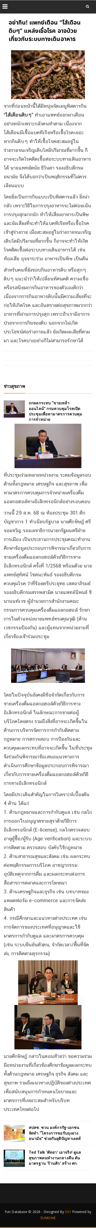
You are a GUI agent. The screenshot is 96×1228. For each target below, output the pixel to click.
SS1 (68, 1211)
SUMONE (48, 1217)
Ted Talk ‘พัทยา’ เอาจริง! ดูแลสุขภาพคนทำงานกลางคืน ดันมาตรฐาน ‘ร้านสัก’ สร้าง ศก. (55, 1158)
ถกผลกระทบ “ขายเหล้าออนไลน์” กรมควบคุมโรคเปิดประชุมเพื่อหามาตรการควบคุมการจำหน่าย (55, 411)
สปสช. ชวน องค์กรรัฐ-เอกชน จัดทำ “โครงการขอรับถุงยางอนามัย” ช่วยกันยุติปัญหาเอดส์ (55, 1133)
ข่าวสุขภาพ (14, 386)
